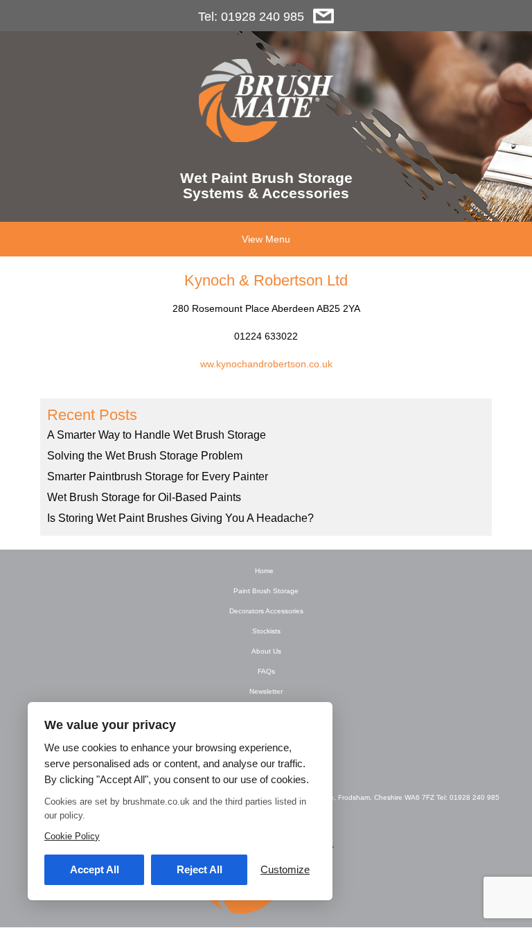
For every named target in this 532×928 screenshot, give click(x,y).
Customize (285, 869)
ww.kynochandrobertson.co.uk (266, 363)
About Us (266, 651)
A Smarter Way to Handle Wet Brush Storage (156, 435)
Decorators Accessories (266, 611)
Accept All (94, 869)
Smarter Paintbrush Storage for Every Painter (157, 476)
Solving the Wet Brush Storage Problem (144, 456)
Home (264, 571)
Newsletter (266, 691)
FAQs (266, 671)
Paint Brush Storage (266, 591)
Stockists (266, 631)
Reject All (199, 869)
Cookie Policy (72, 836)
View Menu (266, 239)
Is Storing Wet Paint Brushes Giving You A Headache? (180, 518)
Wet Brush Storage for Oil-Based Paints (144, 497)
